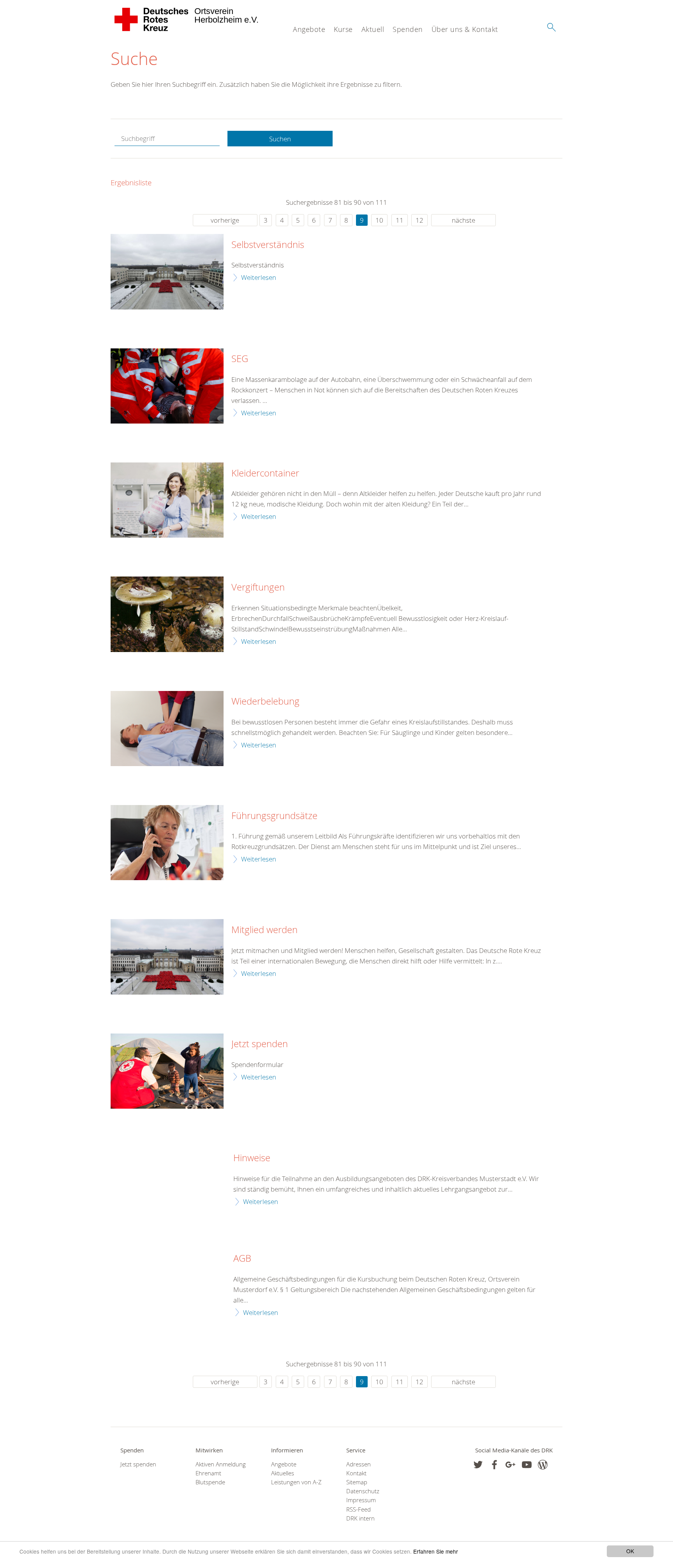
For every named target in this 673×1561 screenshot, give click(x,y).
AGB (242, 1258)
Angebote (309, 29)
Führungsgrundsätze (274, 816)
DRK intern (360, 1518)
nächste (463, 220)
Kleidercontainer (265, 473)
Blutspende (210, 1482)
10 (379, 220)
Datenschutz (362, 1491)
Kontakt (356, 1473)
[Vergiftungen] (167, 614)
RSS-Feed (358, 1509)
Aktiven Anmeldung (221, 1464)
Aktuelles (282, 1473)
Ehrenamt (208, 1473)
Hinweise (251, 1158)
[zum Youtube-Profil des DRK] (527, 1465)
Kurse (343, 29)
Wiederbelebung (265, 701)
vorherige (225, 220)
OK (630, 1551)
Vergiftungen (258, 587)
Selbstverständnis (267, 245)
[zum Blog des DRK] (543, 1465)
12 (419, 220)
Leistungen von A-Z (296, 1482)
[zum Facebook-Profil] (478, 1465)
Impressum (361, 1500)
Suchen (280, 138)
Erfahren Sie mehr (435, 1551)
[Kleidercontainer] (167, 500)
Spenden (408, 29)
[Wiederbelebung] (167, 728)
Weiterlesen (258, 277)
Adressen (358, 1464)
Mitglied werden (264, 930)
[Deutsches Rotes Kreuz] (152, 19)
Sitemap (356, 1482)
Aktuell (372, 29)
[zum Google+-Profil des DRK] (510, 1465)
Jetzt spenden (259, 1044)
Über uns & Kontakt (465, 29)
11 (399, 220)
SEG (239, 359)
